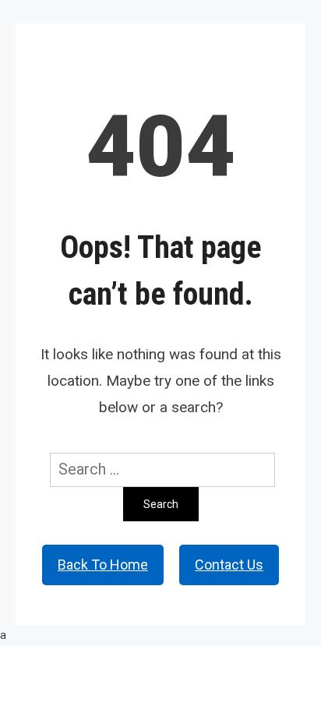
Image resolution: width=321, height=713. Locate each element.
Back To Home (103, 564)
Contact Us (229, 564)
